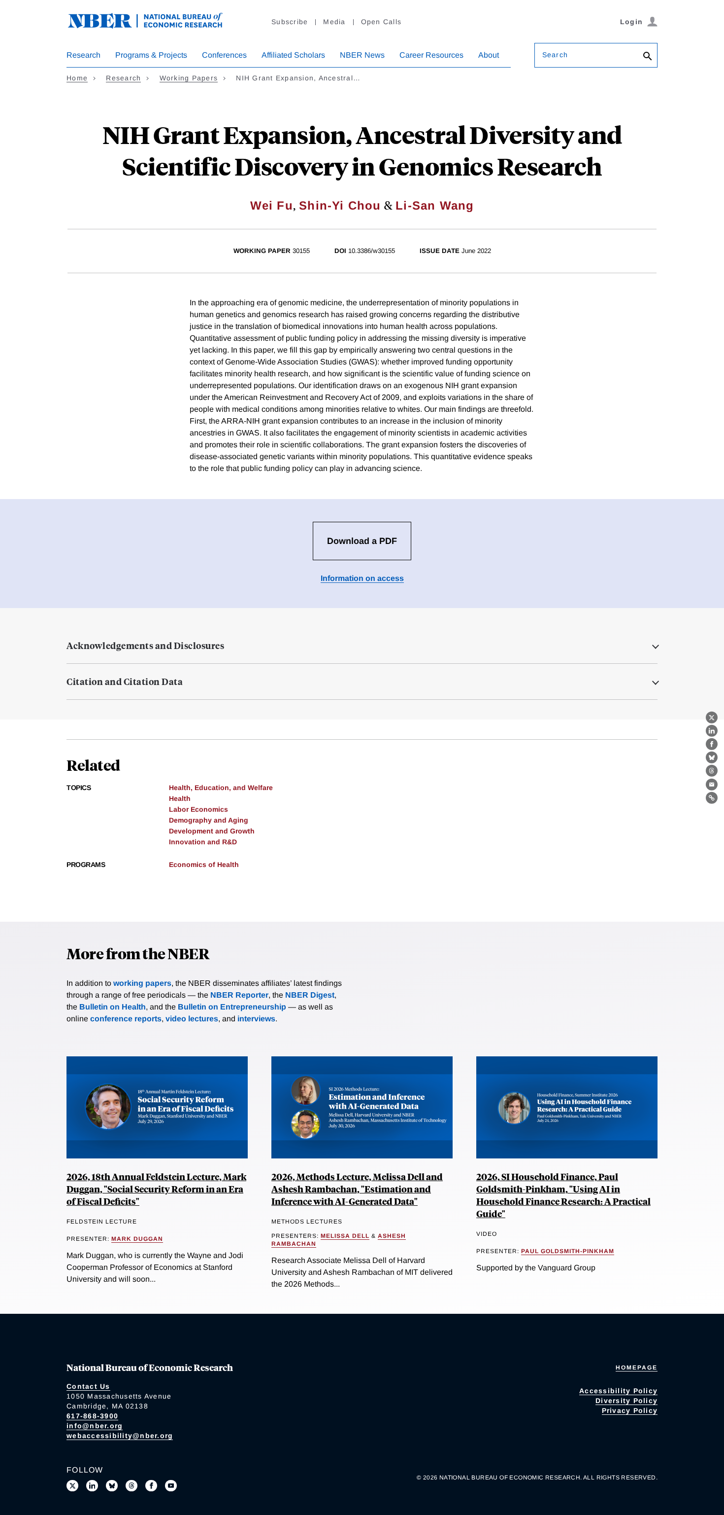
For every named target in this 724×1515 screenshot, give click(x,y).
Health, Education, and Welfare (221, 788)
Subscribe (289, 22)
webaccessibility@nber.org (119, 1436)
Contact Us (88, 1386)
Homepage (637, 1367)
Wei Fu (271, 205)
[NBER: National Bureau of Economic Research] (153, 26)
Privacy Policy (630, 1410)
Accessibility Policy (618, 1391)
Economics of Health (204, 864)
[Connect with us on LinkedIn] (92, 1486)
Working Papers (189, 78)
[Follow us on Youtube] (171, 1486)
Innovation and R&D (203, 842)
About (488, 55)
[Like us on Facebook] (151, 1486)
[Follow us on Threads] (131, 1486)
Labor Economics (198, 809)
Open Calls (381, 22)
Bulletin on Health (112, 1007)
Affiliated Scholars (293, 55)
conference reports (126, 1018)
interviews (256, 1018)
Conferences (224, 55)
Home (77, 78)
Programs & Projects (151, 55)
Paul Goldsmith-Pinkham (567, 1251)
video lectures (191, 1018)
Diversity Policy (626, 1401)
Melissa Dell (345, 1235)
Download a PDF (362, 541)
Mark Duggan (137, 1238)
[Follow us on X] (72, 1486)
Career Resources (431, 55)
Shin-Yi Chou (340, 205)
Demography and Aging (208, 820)
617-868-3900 (92, 1416)
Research (83, 55)
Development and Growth (212, 831)
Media (334, 22)
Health (180, 798)
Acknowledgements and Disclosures (145, 645)
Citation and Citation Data (124, 681)
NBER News (362, 55)
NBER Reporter (239, 995)
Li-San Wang (434, 205)
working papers (142, 983)
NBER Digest (309, 995)
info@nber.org (94, 1426)
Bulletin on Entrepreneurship (232, 1007)
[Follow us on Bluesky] (112, 1486)
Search (555, 54)
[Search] (648, 57)
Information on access (362, 578)
